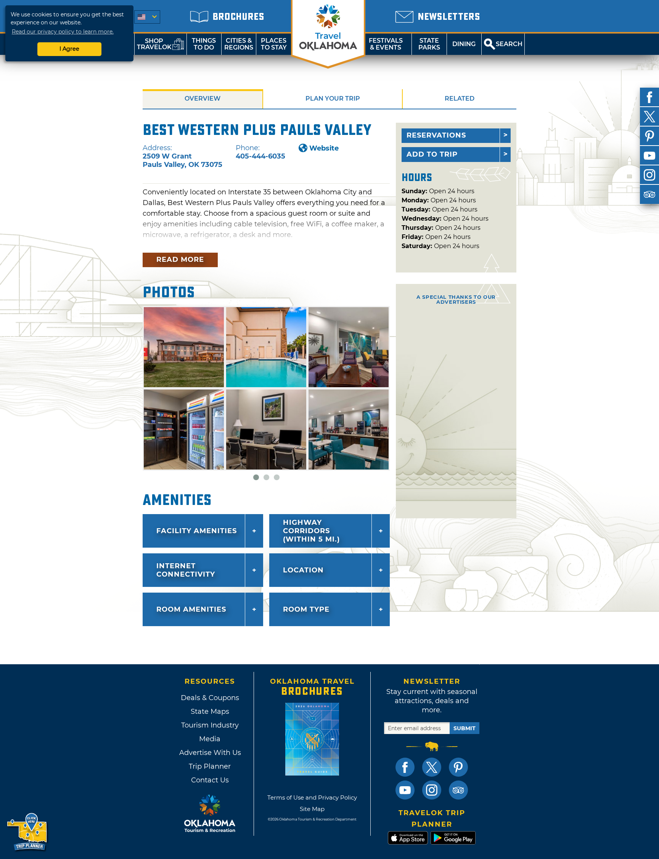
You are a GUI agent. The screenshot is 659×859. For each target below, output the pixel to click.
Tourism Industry (210, 725)
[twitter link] (431, 767)
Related (459, 98)
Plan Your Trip (332, 98)
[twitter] (649, 116)
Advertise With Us (209, 752)
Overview (202, 98)
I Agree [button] (69, 48)
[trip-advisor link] (458, 790)
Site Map (312, 809)
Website (324, 148)
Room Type (306, 609)
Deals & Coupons (210, 698)
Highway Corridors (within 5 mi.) (311, 530)
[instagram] (649, 174)
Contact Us (210, 780)
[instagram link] (431, 790)
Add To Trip (432, 154)
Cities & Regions (238, 44)
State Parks (429, 44)
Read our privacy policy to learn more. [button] (63, 31)
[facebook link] (405, 767)
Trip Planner (210, 766)
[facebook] (649, 97)
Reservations (436, 135)
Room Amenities (191, 609)
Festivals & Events (386, 44)
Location (303, 570)
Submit (464, 728)
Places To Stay (274, 44)
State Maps (210, 711)
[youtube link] (405, 790)
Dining (464, 44)
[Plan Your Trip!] (28, 832)
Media (209, 739)
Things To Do (204, 44)
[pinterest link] (458, 767)
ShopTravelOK (154, 44)
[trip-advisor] (649, 194)
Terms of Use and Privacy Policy (312, 797)
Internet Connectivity (185, 570)
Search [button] (509, 44)
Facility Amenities (196, 531)
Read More (180, 259)
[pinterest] (649, 136)
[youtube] (649, 155)
